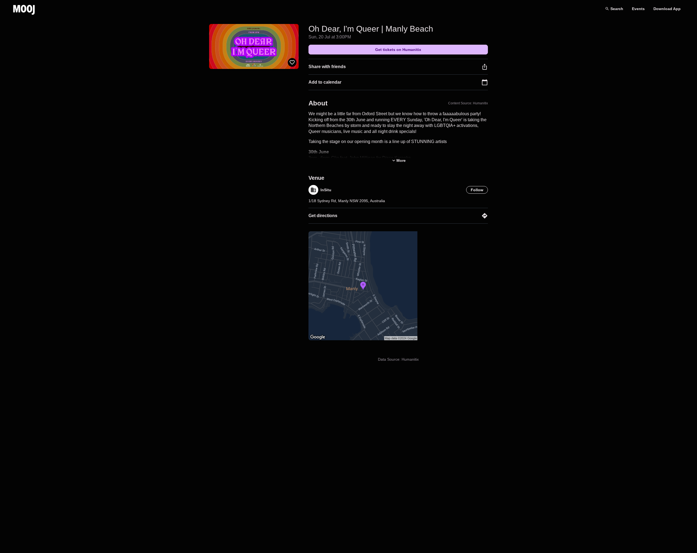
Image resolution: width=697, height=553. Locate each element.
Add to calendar (324, 82)
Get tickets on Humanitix (398, 49)
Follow (477, 190)
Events (638, 9)
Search (616, 9)
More (401, 160)
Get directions (322, 215)
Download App (667, 9)
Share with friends (327, 66)
